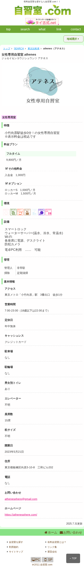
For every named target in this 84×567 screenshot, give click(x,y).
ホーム (52, 532)
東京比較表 (33, 48)
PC (38, 559)
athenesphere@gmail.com (21, 498)
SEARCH (19, 48)
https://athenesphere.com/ (21, 514)
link (58, 29)
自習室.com (46, 564)
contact (76, 29)
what (42, 29)
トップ (6, 48)
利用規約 (13, 547)
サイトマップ (16, 551)
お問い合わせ (72, 532)
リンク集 (52, 547)
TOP (74, 558)
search (25, 29)
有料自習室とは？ (56, 542)
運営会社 (52, 551)
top (8, 29)
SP (50, 559)
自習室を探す (16, 542)
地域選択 (72, 38)
